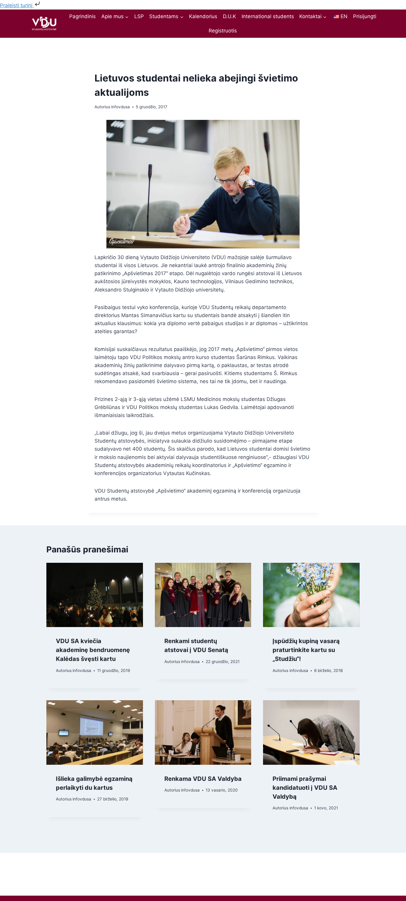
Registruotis (223, 31)
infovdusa (120, 106)
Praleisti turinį (17, 5)
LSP (139, 16)
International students (268, 16)
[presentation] (94, 595)
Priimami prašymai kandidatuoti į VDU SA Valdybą (305, 787)
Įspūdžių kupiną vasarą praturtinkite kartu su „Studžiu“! (306, 649)
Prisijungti (364, 16)
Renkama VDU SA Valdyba (203, 778)
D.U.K (229, 16)
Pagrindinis (82, 16)
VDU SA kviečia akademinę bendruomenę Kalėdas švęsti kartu (93, 649)
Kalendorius (203, 16)
